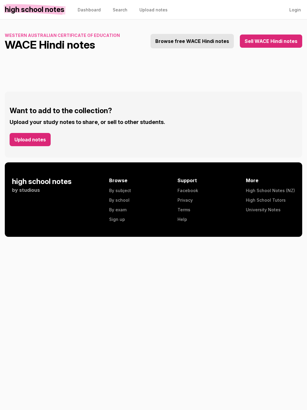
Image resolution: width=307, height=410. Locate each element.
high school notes (42, 181)
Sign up (117, 219)
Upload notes (30, 140)
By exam (118, 209)
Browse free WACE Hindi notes (192, 41)
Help (182, 219)
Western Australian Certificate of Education (62, 35)
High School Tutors (266, 200)
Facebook (187, 190)
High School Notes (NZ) (270, 190)
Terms (183, 209)
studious (29, 190)
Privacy (185, 200)
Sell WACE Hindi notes (271, 41)
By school (119, 200)
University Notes (263, 209)
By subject (120, 190)
